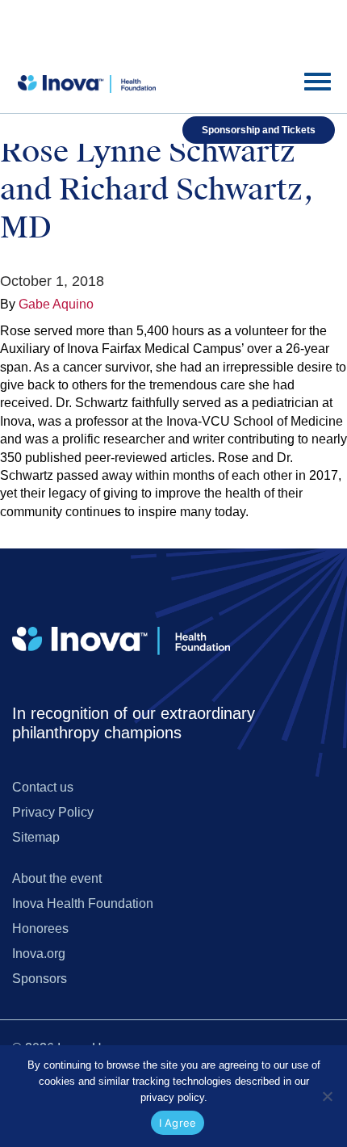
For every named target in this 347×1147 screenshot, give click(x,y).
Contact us (42, 787)
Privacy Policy (53, 812)
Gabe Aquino (56, 304)
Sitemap (36, 837)
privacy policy (172, 1097)
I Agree (178, 1122)
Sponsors (39, 978)
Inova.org (38, 953)
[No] (327, 1096)
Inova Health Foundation (82, 903)
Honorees (40, 928)
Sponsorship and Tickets (259, 130)
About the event (57, 878)
